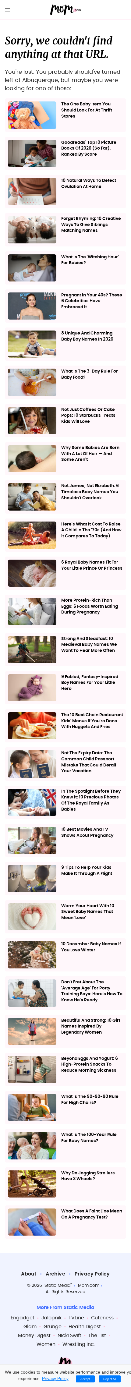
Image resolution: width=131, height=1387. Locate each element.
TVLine (76, 1317)
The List (97, 1335)
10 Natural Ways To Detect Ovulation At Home (88, 184)
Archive (55, 1274)
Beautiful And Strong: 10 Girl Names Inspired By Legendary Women (90, 1026)
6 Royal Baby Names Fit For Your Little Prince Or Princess (91, 565)
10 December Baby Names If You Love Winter (91, 947)
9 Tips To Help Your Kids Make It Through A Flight (86, 870)
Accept (85, 1379)
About (28, 1274)
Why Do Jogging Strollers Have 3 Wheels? (88, 1176)
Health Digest (85, 1326)
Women (46, 1344)
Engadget (22, 1317)
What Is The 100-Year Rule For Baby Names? (89, 1138)
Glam (30, 1326)
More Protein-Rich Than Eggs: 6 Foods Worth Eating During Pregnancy (89, 606)
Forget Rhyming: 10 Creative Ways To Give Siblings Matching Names (91, 225)
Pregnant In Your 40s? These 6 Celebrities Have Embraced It (91, 301)
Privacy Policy (92, 1274)
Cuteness (102, 1317)
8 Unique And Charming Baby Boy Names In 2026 (87, 336)
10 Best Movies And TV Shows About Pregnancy (87, 832)
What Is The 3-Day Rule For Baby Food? (89, 374)
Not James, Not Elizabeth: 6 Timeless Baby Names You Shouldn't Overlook (90, 492)
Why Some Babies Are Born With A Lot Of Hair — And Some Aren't (90, 454)
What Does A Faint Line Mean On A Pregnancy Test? (91, 1214)
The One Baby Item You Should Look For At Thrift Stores (86, 110)
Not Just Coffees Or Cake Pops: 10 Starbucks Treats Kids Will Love (88, 416)
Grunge (53, 1326)
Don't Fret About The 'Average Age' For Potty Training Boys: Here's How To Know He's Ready (91, 991)
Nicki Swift (69, 1335)
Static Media (57, 1285)
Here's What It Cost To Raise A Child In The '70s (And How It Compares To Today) (91, 530)
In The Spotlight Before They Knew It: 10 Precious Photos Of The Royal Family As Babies (91, 800)
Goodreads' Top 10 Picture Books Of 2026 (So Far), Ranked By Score (88, 148)
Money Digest (34, 1335)
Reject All (109, 1379)
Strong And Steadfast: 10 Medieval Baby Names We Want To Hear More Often (89, 645)
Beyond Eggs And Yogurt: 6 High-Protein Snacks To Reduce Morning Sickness (89, 1064)
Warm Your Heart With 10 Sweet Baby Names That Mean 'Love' (87, 912)
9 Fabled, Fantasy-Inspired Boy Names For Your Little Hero (89, 683)
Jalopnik (51, 1317)
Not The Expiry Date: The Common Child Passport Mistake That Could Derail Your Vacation (88, 762)
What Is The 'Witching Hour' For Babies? (90, 260)
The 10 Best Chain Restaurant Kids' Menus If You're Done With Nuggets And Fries (92, 721)
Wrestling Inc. (78, 1344)
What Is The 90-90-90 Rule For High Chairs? (90, 1100)
